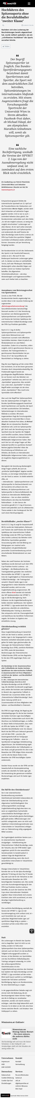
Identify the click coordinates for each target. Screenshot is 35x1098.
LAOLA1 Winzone (21, 1086)
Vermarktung (20, 1064)
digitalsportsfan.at (21, 1083)
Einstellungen (6, 1083)
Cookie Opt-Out (7, 1080)
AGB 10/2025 (6, 1067)
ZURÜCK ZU (4, 1095)
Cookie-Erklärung (7, 1078)
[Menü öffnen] (29, 3)
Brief (14, 592)
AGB (2, 1064)
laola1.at (18, 1078)
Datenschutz (5, 1075)
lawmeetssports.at (8, 190)
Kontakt (18, 1061)
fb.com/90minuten (22, 1075)
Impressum (5, 1061)
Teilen (6, 46)
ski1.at (17, 1080)
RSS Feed (18, 1089)
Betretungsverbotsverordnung (13, 306)
